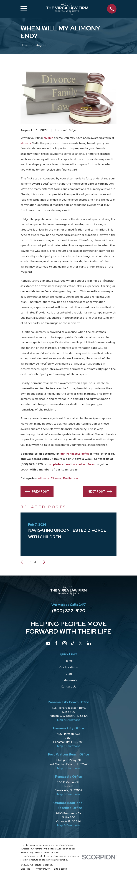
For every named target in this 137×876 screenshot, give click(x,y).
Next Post (96, 491)
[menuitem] (25, 869)
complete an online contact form (71, 464)
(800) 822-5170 (32, 464)
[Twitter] (80, 643)
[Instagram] (64, 643)
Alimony (43, 478)
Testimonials (68, 680)
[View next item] (42, 562)
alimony (26, 143)
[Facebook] (56, 643)
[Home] (67, 9)
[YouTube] (48, 643)
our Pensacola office (74, 454)
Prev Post (40, 491)
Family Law (70, 478)
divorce (48, 138)
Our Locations (68, 667)
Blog (68, 674)
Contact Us (68, 686)
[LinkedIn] (89, 643)
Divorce (56, 478)
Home (69, 661)
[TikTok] (72, 643)
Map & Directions (68, 720)
